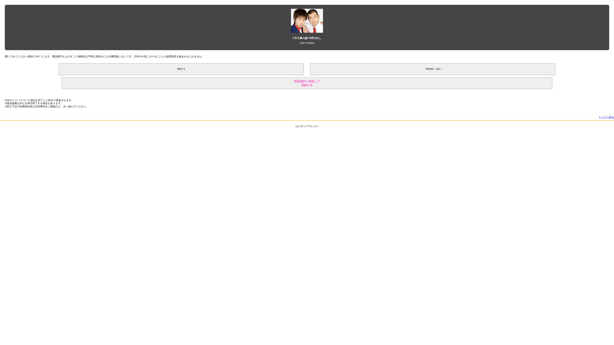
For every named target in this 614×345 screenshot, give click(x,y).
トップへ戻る (606, 117)
